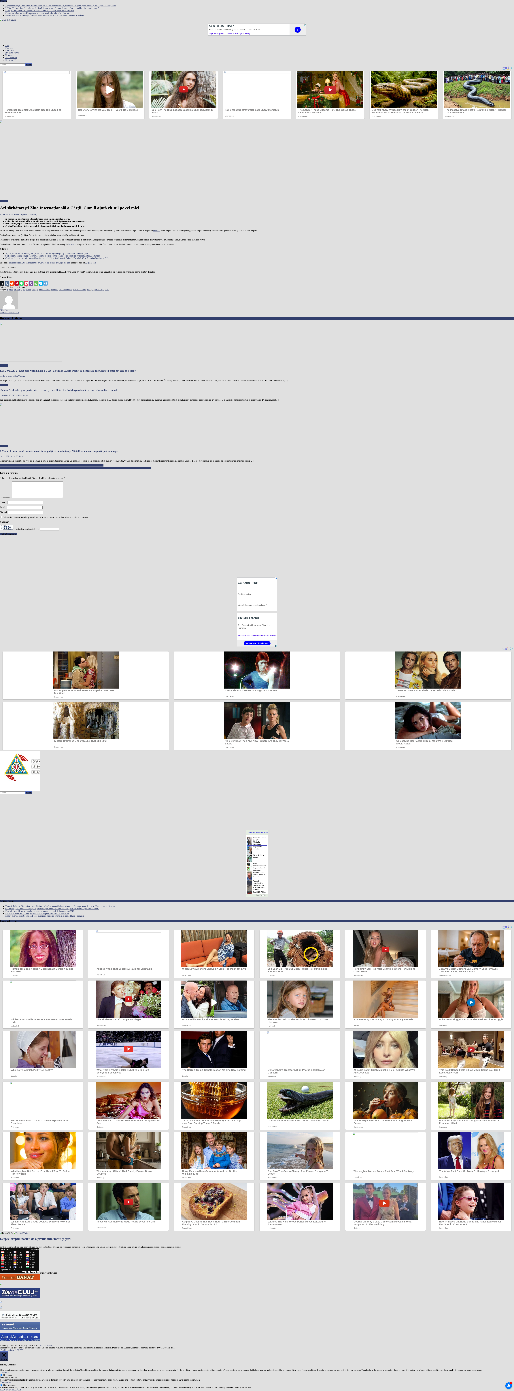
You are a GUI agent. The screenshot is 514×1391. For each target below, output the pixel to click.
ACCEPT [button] (19, 1350)
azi (15, 289)
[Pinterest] (16, 283)
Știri (7, 45)
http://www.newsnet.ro (9, 313)
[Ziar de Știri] (1, 1284)
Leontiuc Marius (45, 1345)
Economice (10, 55)
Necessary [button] (4, 1372)
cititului (156, 231)
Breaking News (12, 53)
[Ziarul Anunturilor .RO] (1, 1308)
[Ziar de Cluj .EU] (20, 1297)
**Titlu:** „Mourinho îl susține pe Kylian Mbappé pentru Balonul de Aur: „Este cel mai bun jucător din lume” (52, 8)
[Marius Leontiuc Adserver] (20, 1319)
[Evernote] (21, 283)
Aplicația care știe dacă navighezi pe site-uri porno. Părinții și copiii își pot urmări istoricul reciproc (46, 253)
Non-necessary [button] (6, 1382)
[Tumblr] (7, 283)
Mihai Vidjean (20, 214)
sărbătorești (99, 289)
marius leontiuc (79, 289)
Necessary (7, 1375)
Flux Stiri (9, 48)
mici (88, 289)
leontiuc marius (65, 289)
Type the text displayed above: (26, 529)
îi (37, 289)
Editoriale (9, 50)
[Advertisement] (80, 556)
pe (92, 289)
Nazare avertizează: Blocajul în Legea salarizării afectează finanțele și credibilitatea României (44, 15)
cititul (28, 289)
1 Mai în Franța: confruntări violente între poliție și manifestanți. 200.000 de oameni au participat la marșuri (59, 451)
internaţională (44, 289)
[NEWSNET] (20, 1330)
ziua (107, 289)
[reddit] (12, 283)
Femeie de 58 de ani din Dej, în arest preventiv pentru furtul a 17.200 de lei (37, 13)
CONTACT (10, 60)
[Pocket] (26, 283)
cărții (19, 289)
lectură (71, 244)
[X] (2, 283)
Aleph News (90, 263)
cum (33, 289)
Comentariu (6, 497)
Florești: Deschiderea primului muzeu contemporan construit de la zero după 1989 (39, 10)
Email (3, 507)
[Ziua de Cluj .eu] (1, 1303)
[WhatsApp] (36, 283)
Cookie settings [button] (7, 1350)
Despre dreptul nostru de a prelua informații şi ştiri (35, 1239)
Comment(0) (31, 214)
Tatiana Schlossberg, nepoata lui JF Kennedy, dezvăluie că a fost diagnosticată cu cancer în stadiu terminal (58, 390)
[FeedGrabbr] (257, 895)
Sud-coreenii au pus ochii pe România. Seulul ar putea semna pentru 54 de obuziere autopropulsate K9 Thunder (52, 256)
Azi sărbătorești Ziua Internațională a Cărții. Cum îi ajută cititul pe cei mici (39, 263)
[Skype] (41, 283)
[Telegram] (45, 283)
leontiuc (54, 289)
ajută (11, 289)
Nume (3, 502)
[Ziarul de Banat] (20, 1279)
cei (24, 289)
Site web (3, 512)
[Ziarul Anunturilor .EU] (20, 1340)
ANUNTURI (11, 57)
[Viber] (31, 283)
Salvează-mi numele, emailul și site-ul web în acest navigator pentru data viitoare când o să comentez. (46, 517)
